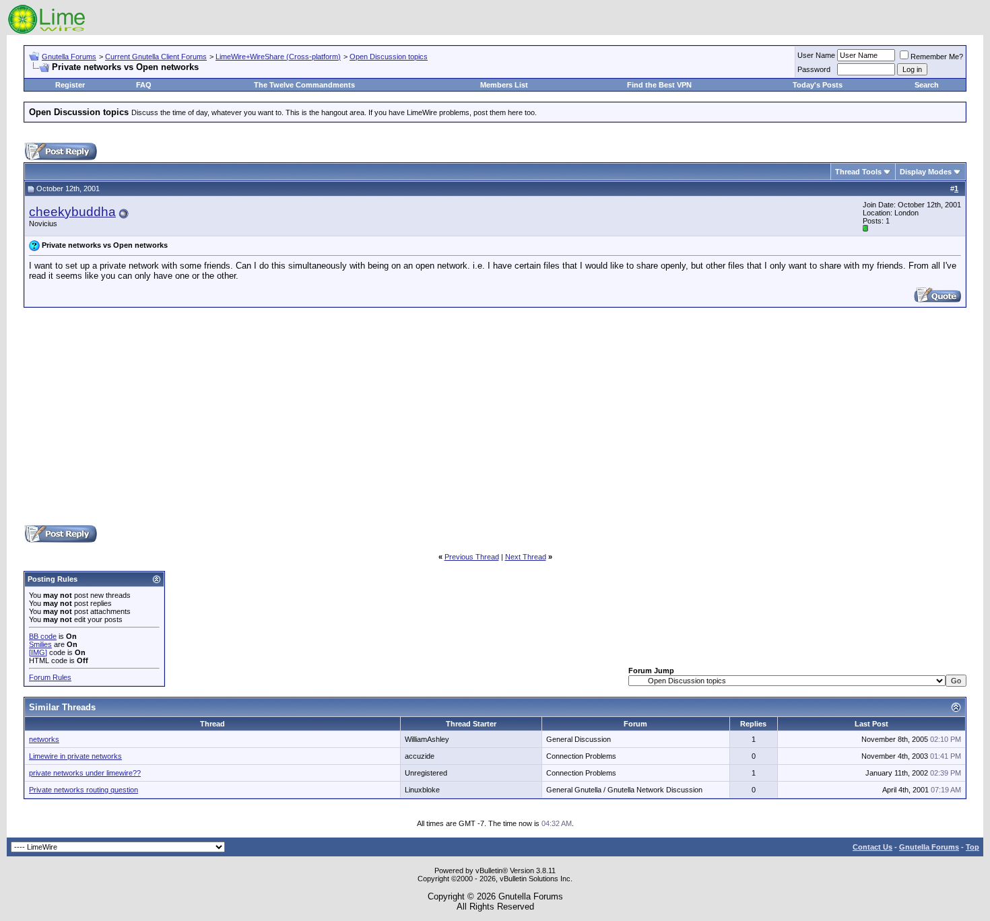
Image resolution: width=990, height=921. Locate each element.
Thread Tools (858, 172)
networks (44, 739)
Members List (504, 85)
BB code (43, 636)
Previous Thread (471, 557)
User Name (816, 55)
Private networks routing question (83, 790)
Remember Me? (937, 57)
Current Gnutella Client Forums (156, 57)
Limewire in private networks (75, 756)
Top (972, 847)
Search (927, 85)
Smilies (40, 644)
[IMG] (38, 652)
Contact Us (872, 847)
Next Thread (525, 557)
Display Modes (926, 172)
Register (70, 85)
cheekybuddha (72, 212)
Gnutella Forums (69, 57)
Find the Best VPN (659, 85)
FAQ (144, 85)
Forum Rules (50, 677)
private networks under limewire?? (85, 773)
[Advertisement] (495, 415)
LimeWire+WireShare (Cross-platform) (278, 57)
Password (813, 69)
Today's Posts (818, 85)
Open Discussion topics (389, 57)
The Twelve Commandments (304, 85)
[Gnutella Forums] (47, 32)
